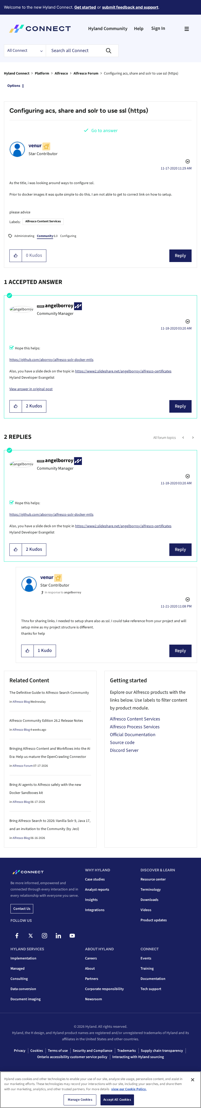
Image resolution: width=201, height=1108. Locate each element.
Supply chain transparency (162, 1050)
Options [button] (13, 85)
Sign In (158, 28)
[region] (100, 1089)
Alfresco (61, 73)
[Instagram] (44, 935)
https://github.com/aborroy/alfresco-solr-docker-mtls (51, 359)
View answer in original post (31, 389)
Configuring (68, 236)
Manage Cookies (80, 1099)
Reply (180, 255)
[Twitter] (30, 935)
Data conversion (23, 989)
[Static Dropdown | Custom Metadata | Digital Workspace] (183, 438)
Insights (91, 899)
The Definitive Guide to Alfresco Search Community (49, 692)
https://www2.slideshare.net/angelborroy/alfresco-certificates (123, 371)
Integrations (94, 910)
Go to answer (104, 130)
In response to (63, 592)
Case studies (95, 879)
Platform (42, 73)
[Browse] (186, 29)
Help (138, 28)
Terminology (151, 889)
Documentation (153, 978)
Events (146, 958)
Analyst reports (97, 889)
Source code (122, 742)
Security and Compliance (92, 1050)
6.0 (47, 236)
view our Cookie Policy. (129, 1089)
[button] (16, 256)
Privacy (19, 1050)
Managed (17, 968)
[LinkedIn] (58, 935)
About (90, 968)
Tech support (151, 989)
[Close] (192, 1080)
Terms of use (58, 1050)
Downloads (149, 899)
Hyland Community (107, 28)
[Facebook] (16, 935)
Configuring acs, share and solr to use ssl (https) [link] (141, 73)
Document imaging (25, 999)
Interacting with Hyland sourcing (138, 1057)
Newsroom (93, 999)
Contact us (21, 908)
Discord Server (124, 750)
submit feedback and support (130, 7)
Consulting (19, 978)
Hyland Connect (16, 73)
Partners (91, 978)
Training (147, 968)
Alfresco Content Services (43, 221)
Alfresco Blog (21, 702)
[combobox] (82, 50)
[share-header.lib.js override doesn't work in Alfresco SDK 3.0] (192, 438)
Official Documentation (132, 734)
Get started (85, 7)
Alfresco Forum (86, 73)
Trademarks (126, 1050)
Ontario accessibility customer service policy (72, 1057)
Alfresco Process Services (135, 727)
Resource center (153, 879)
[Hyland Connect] (40, 28)
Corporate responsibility (104, 989)
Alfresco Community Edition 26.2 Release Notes (46, 720)
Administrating (24, 236)
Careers (91, 958)
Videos (146, 910)
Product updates (154, 920)
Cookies (36, 1050)
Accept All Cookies (117, 1099)
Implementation (23, 958)
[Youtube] (72, 935)
